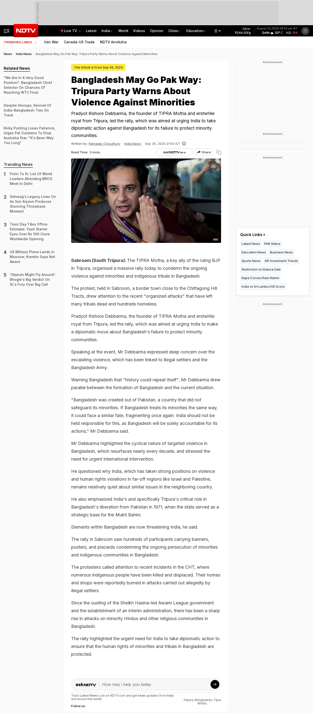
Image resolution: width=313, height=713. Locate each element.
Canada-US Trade (79, 42)
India (105, 31)
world (97, 699)
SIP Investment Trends (281, 261)
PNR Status (272, 244)
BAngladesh (203, 700)
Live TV (71, 31)
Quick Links (251, 234)
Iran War (51, 42)
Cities (173, 31)
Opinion (156, 31)
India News (132, 144)
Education (194, 31)
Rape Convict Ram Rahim (260, 278)
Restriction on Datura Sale (261, 269)
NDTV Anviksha (113, 42)
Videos (139, 31)
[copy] (218, 152)
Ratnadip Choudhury (104, 144)
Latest (91, 31)
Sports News (251, 261)
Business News (281, 252)
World (123, 31)
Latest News (251, 244)
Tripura (188, 700)
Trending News (18, 164)
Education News (254, 252)
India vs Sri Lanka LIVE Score (263, 286)
